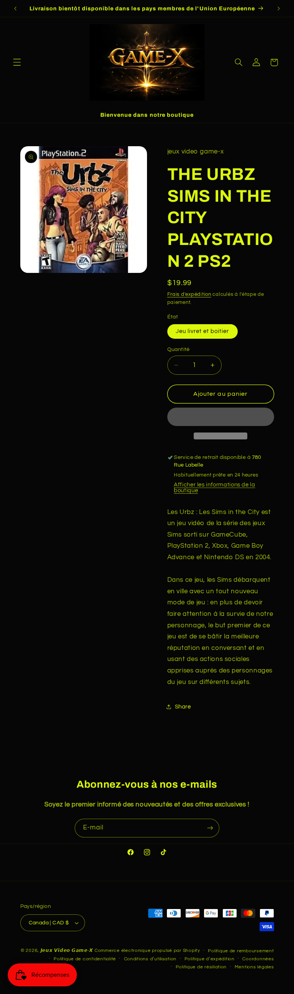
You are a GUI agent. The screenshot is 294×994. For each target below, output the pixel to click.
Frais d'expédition (189, 294)
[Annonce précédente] (15, 8)
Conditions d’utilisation (150, 959)
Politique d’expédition (210, 959)
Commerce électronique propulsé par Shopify (147, 950)
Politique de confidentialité (85, 959)
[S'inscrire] (210, 828)
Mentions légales (254, 967)
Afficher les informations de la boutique (214, 487)
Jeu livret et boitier (202, 331)
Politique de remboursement (241, 951)
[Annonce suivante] (278, 8)
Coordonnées (258, 959)
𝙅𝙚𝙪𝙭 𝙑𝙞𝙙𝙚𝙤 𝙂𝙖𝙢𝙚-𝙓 (67, 950)
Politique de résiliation (201, 967)
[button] (17, 62)
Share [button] (183, 707)
